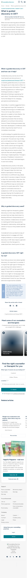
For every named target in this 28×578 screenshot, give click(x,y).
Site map (3, 494)
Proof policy (4, 508)
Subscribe (13, 475)
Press (14, 520)
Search (13, 390)
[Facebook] (10, 306)
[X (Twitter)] (13, 557)
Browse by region (17, 489)
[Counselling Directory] (8, 2)
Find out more (13, 479)
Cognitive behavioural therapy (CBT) (13, 314)
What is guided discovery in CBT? (19, 6)
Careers (16, 515)
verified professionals (19, 393)
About (3, 515)
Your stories (4, 492)
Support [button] (3, 486)
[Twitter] (13, 306)
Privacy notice (5, 522)
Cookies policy (17, 517)
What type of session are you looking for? (13, 370)
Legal (2, 520)
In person (13, 373)
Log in (14, 501)
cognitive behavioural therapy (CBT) (12, 80)
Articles (7, 6)
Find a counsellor (5, 489)
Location (5, 380)
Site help (15, 492)
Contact (3, 517)
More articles (13, 435)
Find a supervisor (5, 504)
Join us (3, 501)
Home (2, 6)
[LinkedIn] (16, 306)
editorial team (13, 292)
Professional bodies (18, 504)
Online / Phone (13, 377)
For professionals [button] (6, 498)
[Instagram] (10, 557)
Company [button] (4, 512)
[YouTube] (16, 557)
